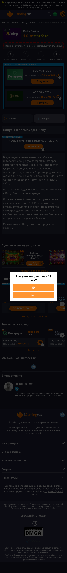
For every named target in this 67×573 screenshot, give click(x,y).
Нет (33, 295)
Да (33, 287)
